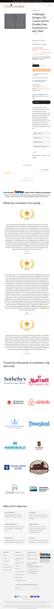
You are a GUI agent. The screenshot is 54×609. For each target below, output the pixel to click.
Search (4, 555)
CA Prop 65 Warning (19, 574)
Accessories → (44, 155)
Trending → (35, 157)
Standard (36, 66)
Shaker (43, 66)
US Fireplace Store (7, 569)
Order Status (6, 561)
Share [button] (35, 152)
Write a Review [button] (45, 169)
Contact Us (5, 564)
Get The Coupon (46, 52)
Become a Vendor (19, 577)
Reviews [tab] (7, 172)
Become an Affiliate (7, 567)
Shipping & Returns (19, 562)
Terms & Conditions (19, 571)
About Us (17, 565)
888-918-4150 (42, 86)
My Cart (5, 558)
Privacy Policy (18, 568)
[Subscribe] (37, 588)
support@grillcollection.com (43, 88)
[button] (2, 5)
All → (49, 155)
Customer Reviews (19, 555)
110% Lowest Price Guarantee (19, 559)
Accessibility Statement (20, 580)
